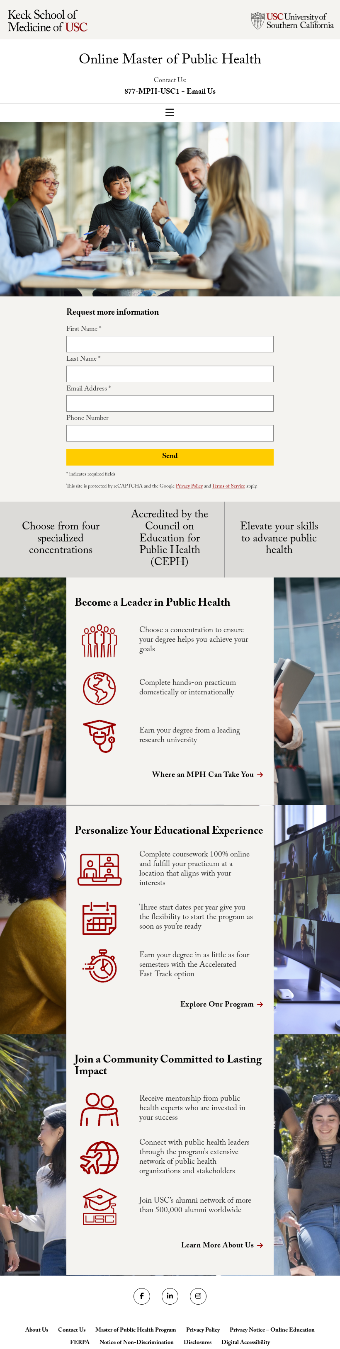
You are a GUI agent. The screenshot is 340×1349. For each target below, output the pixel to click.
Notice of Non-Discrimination (137, 1343)
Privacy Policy (189, 487)
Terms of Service (228, 487)
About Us (36, 1331)
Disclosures (197, 1343)
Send (170, 457)
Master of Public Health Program (135, 1331)
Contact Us (71, 1331)
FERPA (80, 1343)
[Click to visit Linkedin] (170, 1296)
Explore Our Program (217, 1005)
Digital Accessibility (245, 1343)
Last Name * (83, 360)
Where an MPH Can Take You (203, 775)
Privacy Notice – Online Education (272, 1331)
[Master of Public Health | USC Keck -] (51, 20)
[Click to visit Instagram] (198, 1296)
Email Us (201, 92)
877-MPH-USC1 (152, 92)
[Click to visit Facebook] (142, 1296)
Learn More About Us (217, 1246)
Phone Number (87, 419)
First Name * (83, 330)
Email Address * (88, 390)
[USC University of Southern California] (292, 20)
